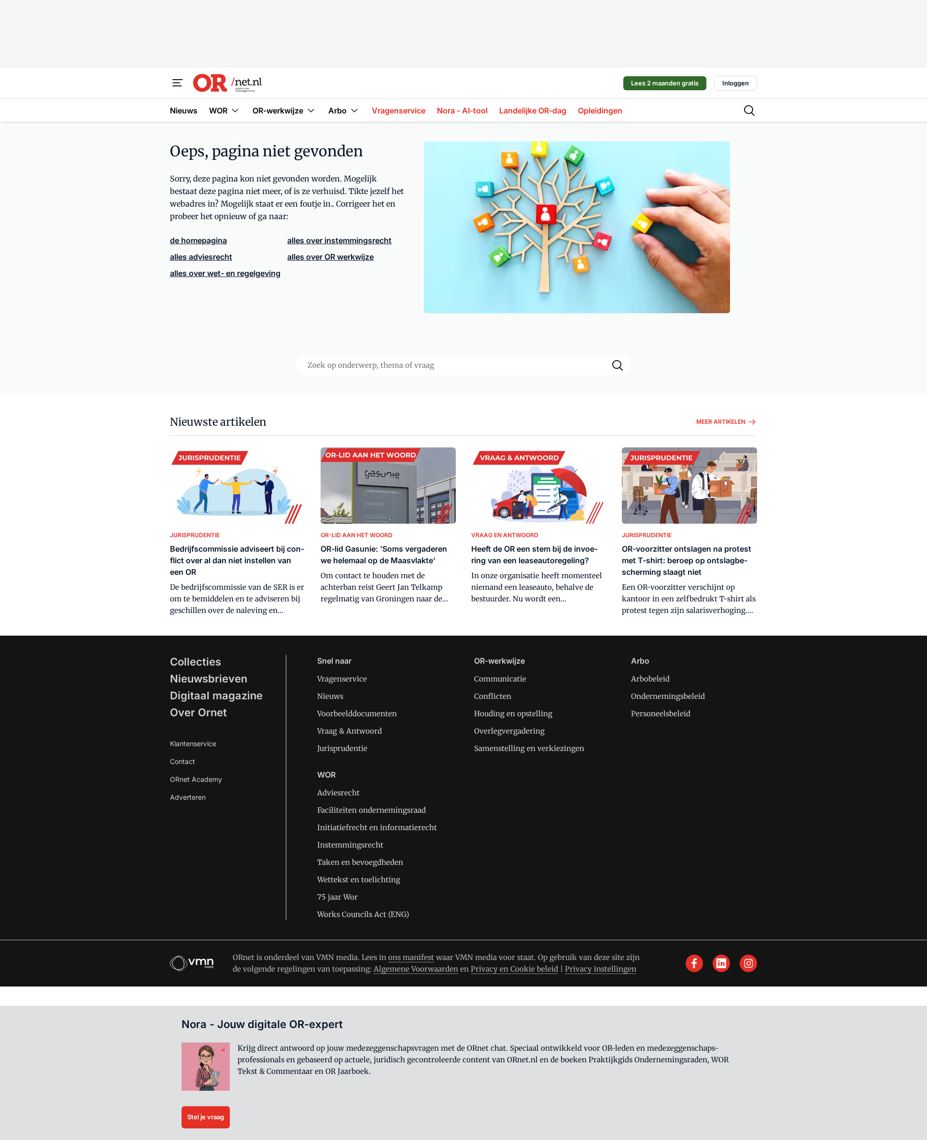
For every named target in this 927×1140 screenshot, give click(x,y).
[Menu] (177, 83)
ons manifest (411, 957)
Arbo (640, 661)
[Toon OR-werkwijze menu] (311, 110)
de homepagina (198, 240)
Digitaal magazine (216, 695)
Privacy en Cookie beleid (514, 968)
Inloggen (735, 83)
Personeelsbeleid (660, 713)
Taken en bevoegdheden (360, 862)
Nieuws (330, 696)
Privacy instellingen (600, 968)
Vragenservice (342, 678)
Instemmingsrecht (350, 844)
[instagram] (748, 963)
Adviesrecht (338, 792)
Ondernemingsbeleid (668, 696)
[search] (749, 110)
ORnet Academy (196, 779)
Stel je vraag (205, 1117)
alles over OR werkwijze (330, 257)
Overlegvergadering (509, 731)
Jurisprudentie (342, 748)
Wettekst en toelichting (358, 879)
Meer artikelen (720, 421)
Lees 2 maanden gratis (665, 83)
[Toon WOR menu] (235, 110)
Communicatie (500, 678)
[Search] (617, 365)
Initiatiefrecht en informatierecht (377, 827)
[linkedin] (721, 963)
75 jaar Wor (337, 897)
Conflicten (492, 696)
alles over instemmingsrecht (339, 240)
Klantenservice (193, 743)
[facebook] (694, 963)
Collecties (195, 661)
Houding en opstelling (513, 713)
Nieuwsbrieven (208, 678)
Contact (182, 761)
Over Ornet (198, 712)
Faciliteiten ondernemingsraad (371, 810)
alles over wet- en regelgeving (225, 273)
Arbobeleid (650, 678)
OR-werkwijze (499, 661)
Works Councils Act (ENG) (363, 914)
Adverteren (188, 797)
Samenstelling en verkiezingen (529, 748)
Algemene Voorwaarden (416, 968)
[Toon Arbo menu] (354, 110)
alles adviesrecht (201, 257)
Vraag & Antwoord (349, 731)
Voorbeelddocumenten (357, 713)
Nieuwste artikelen (218, 422)
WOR (326, 774)
